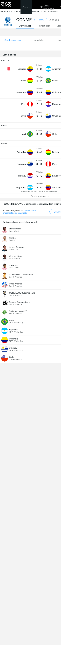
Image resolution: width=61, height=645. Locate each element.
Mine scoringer (48, 7)
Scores (26, 7)
